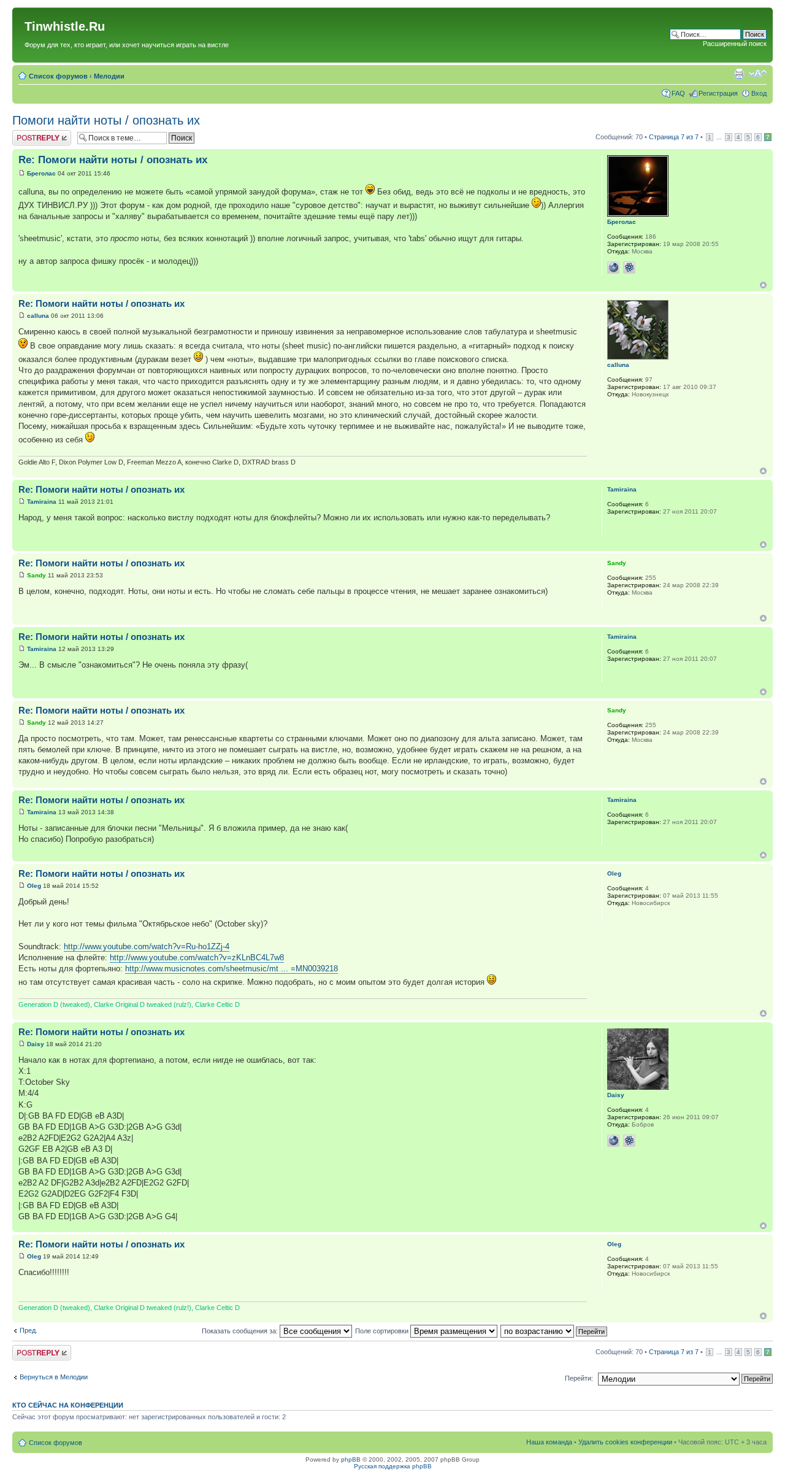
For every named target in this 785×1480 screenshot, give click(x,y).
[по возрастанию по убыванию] (554, 1331)
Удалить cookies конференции (625, 1442)
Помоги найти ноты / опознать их (106, 120)
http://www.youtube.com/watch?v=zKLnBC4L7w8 (197, 957)
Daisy (35, 1044)
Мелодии (109, 76)
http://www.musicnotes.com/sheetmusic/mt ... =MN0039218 (231, 968)
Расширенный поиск (735, 43)
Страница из (674, 137)
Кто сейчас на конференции (67, 1405)
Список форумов (58, 76)
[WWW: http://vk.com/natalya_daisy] (613, 1141)
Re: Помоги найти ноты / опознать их (112, 160)
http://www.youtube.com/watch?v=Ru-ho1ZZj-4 (146, 946)
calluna (38, 315)
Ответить (27, 133)
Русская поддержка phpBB (393, 1466)
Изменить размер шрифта (758, 73)
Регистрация (718, 93)
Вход (759, 93)
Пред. (28, 1330)
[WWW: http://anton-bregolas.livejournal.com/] (613, 267)
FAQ (678, 93)
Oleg (34, 885)
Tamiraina (41, 501)
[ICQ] (629, 267)
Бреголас (41, 173)
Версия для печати (739, 73)
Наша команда (549, 1442)
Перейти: (579, 1378)
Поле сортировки (382, 1331)
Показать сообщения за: (241, 1331)
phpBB (351, 1459)
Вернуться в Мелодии (54, 1377)
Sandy (36, 575)
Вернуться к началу (763, 285)
